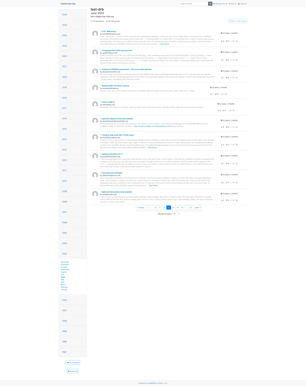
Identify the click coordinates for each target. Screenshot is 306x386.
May (62, 279)
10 (155, 208)
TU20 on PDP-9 (108, 102)
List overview (73, 363)
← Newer (140, 208)
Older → (198, 208)
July (62, 274)
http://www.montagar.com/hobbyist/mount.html (152, 126)
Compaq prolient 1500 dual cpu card (117, 50)
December (65, 262)
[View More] (164, 44)
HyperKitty (152, 383)
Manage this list (221, 4)
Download (73, 371)
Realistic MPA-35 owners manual (115, 86)
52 (191, 208)
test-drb (97, 9)
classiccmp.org (67, 3)
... (151, 208)
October (64, 267)
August (63, 272)
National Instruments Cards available (117, 192)
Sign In (233, 4)
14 (173, 208)
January (64, 289)
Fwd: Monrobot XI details (112, 173)
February (64, 287)
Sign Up (243, 4)
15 (178, 208)
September (65, 269)
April (62, 282)
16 (182, 208)
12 (164, 208)
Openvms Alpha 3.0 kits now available (117, 119)
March (63, 284)
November (65, 264)
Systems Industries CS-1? (112, 154)
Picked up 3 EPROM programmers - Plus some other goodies (126, 69)
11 (160, 208)
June (63, 277)
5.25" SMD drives (109, 31)
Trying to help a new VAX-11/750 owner (118, 135)
